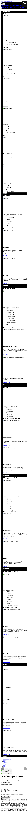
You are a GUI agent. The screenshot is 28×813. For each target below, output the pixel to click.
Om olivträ (9, 162)
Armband (5, 761)
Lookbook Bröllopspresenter (12, 605)
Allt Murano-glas (7, 759)
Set (4, 765)
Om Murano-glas (10, 103)
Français (13, 5)
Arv (4, 384)
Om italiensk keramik (11, 132)
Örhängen (5, 762)
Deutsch (6, 5)
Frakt (8, 695)
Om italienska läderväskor (12, 42)
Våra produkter (6, 11)
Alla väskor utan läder (11, 38)
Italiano (17, 5)
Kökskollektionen (10, 314)
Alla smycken (9, 69)
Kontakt (5, 756)
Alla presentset (10, 310)
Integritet (8, 699)
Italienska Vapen (10, 411)
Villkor (8, 697)
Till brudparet (9, 601)
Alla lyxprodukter (10, 217)
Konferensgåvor (10, 501)
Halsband (5, 760)
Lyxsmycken (9, 221)
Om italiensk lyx (10, 227)
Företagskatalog (10, 510)
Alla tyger (9, 187)
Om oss (5, 664)
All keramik (9, 128)
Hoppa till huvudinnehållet (6, 1)
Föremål (5, 766)
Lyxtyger (8, 223)
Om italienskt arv (10, 414)
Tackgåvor (9, 599)
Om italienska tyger (10, 191)
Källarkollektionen (10, 318)
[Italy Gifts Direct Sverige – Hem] (5, 2)
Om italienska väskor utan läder (13, 44)
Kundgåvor (9, 503)
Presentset (5, 285)
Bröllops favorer (10, 595)
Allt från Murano (10, 98)
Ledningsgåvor (10, 506)
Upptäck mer (6, 255)
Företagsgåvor (6, 475)
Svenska (2, 6)
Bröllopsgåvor (6, 568)
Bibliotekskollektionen (11, 320)
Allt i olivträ (9, 157)
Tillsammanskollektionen (11, 322)
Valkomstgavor (10, 508)
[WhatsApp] (4, 7)
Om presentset (9, 325)
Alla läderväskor (10, 36)
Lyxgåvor (5, 193)
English (2, 5)
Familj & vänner (10, 597)
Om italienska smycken (11, 73)
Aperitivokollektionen (11, 316)
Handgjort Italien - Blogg (12, 690)
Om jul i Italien (10, 416)
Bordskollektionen (10, 312)
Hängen (5, 763)
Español (9, 5)
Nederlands (21, 5)
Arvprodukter (9, 409)
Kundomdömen (10, 693)
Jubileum (8, 603)
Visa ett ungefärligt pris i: (6, 790)
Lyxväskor (9, 219)
